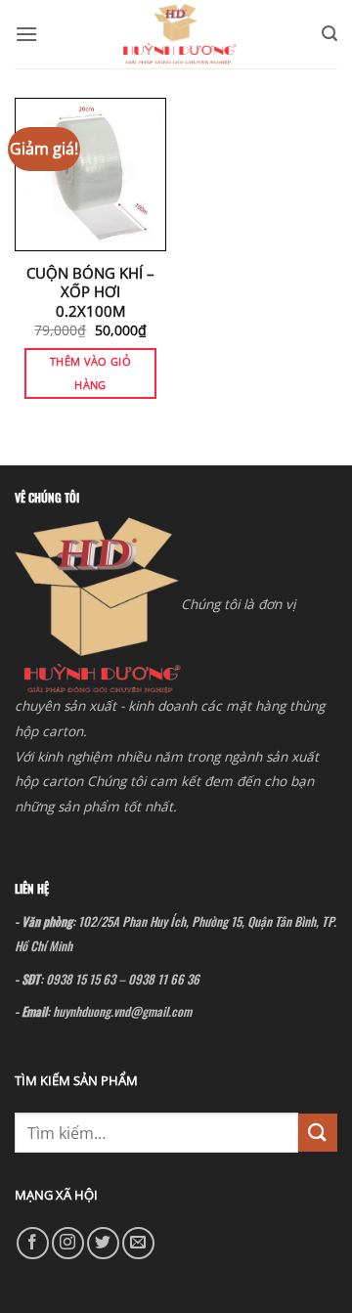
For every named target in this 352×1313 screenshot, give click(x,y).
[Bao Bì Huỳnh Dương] (180, 34)
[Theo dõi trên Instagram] (68, 1243)
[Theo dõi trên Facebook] (33, 1243)
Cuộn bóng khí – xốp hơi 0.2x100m (90, 292)
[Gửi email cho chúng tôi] (138, 1243)
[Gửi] (317, 1133)
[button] (26, 34)
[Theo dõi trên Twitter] (103, 1243)
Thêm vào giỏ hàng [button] (90, 373)
